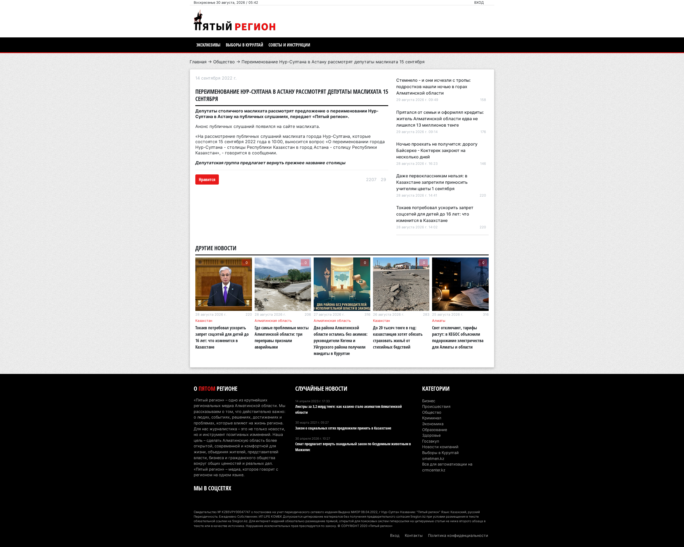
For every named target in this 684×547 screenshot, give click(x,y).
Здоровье (431, 435)
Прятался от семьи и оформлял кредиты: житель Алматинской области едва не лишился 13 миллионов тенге (440, 119)
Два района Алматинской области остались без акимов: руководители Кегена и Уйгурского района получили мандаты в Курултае (340, 340)
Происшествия (436, 406)
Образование (434, 429)
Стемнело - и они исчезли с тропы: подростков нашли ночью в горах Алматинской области (433, 86)
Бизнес (428, 400)
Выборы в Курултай (244, 45)
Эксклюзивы (208, 45)
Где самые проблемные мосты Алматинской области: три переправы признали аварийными (282, 337)
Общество (224, 61)
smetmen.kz (433, 458)
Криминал (431, 418)
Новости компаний (440, 446)
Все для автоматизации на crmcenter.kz (447, 467)
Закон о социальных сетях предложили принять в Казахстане (343, 428)
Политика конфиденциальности (458, 535)
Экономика (433, 423)
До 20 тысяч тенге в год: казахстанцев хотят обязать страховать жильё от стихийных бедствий (398, 337)
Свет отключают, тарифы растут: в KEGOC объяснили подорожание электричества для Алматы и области (457, 337)
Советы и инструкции (289, 45)
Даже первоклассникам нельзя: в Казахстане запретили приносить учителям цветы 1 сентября (432, 182)
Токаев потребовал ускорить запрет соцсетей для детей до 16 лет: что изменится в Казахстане (434, 214)
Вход (479, 3)
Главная (198, 61)
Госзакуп (430, 441)
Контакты (414, 535)
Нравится (207, 179)
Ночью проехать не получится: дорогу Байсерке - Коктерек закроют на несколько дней (436, 150)
